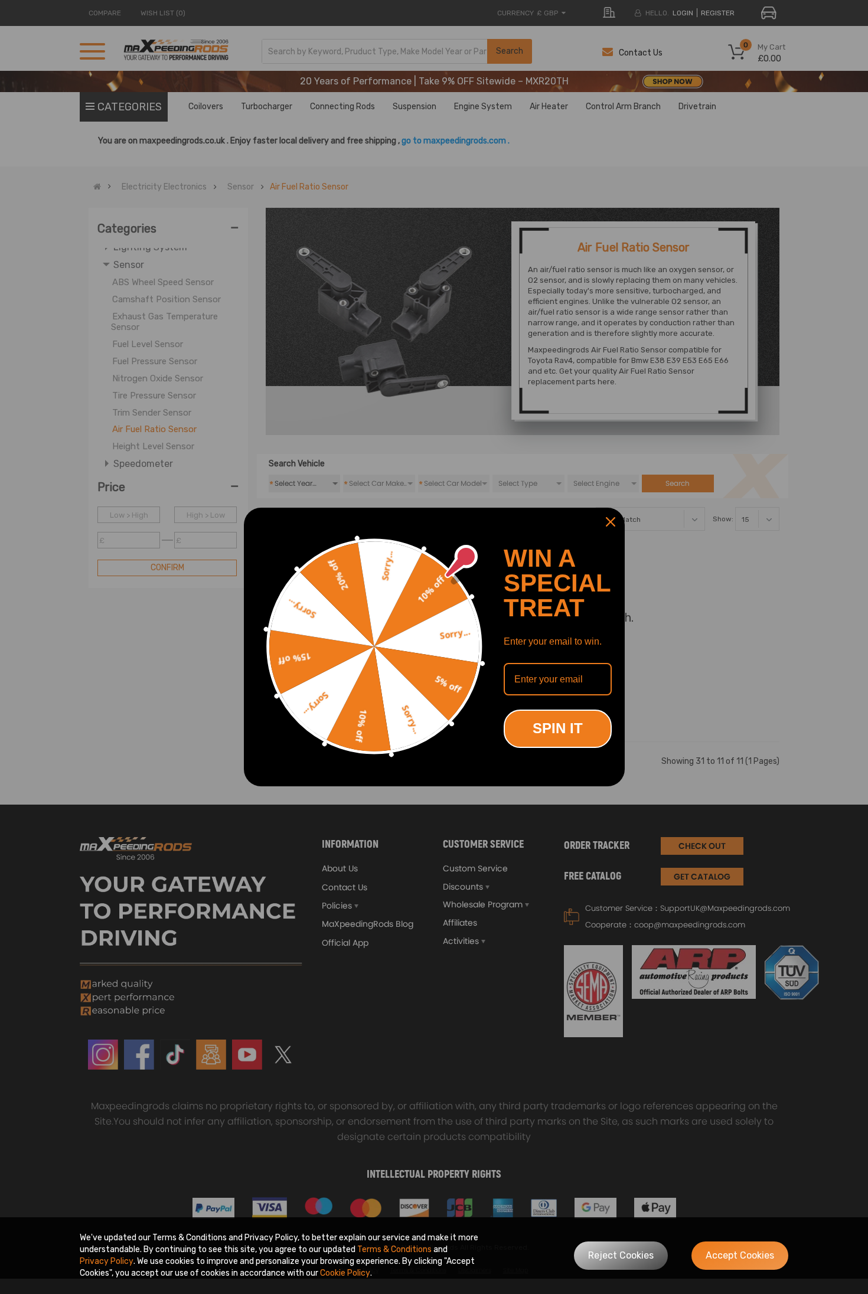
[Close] (610, 522)
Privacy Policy (106, 1261)
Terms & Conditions (394, 1249)
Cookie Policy (345, 1273)
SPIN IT (558, 728)
